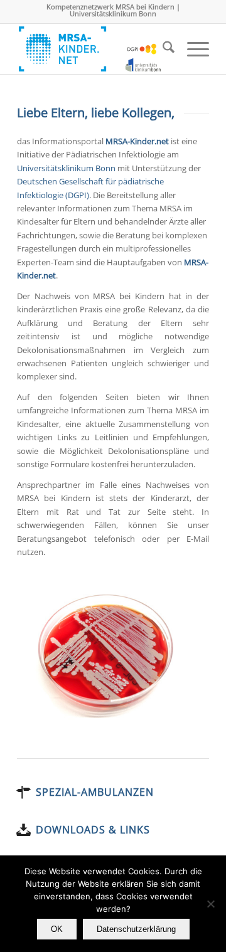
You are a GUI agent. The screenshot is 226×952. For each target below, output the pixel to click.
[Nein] (210, 903)
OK (57, 929)
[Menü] (192, 49)
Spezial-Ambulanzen (95, 792)
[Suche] (162, 49)
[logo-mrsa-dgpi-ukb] (94, 49)
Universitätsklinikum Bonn (66, 168)
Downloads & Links (93, 830)
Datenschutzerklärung (136, 929)
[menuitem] (162, 49)
